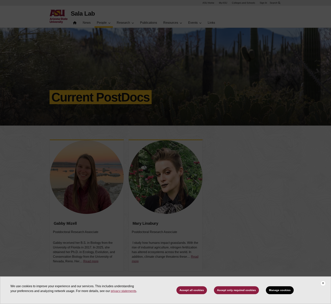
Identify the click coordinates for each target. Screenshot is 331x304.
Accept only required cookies (236, 290)
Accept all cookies (192, 290)
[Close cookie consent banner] (323, 283)
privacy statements (123, 291)
